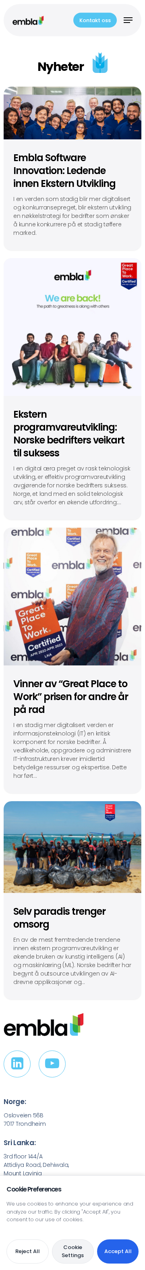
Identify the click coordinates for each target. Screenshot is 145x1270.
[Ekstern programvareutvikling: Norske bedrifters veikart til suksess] (72, 389)
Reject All (27, 1251)
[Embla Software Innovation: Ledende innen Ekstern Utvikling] (72, 168)
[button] (128, 20)
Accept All (118, 1251)
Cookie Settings (73, 1251)
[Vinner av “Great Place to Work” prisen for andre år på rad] (72, 660)
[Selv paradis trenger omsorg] (72, 900)
